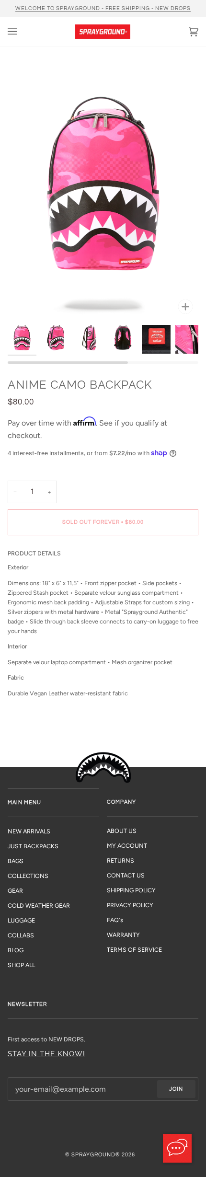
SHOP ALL (21, 965)
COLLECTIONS (28, 875)
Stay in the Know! (46, 1054)
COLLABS (21, 935)
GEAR (15, 890)
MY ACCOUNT (127, 845)
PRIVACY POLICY (130, 905)
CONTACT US (126, 875)
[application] (177, 1148)
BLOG (15, 950)
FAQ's (115, 919)
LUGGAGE (21, 920)
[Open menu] (22, 31)
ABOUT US (122, 830)
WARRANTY (123, 934)
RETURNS (120, 860)
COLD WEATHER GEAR (39, 905)
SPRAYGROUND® (95, 1154)
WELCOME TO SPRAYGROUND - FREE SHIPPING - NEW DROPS (103, 8)
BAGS (15, 861)
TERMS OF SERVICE (134, 949)
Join (176, 1089)
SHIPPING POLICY (131, 890)
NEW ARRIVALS (29, 831)
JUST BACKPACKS (33, 846)
